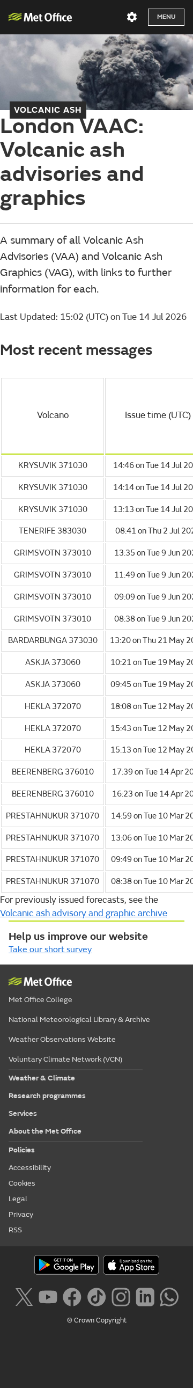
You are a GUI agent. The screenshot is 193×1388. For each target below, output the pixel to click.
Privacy (21, 1214)
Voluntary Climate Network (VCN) (65, 1059)
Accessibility (30, 1167)
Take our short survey (50, 949)
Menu (166, 17)
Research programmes (47, 1095)
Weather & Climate (42, 1078)
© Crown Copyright (97, 1320)
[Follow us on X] (23, 1296)
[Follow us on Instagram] (121, 1296)
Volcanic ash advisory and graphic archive (83, 913)
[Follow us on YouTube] (48, 1296)
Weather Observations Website (62, 1039)
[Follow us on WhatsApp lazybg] (169, 1296)
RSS (15, 1229)
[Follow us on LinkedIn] (145, 1296)
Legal (18, 1198)
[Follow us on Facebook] (72, 1296)
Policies (22, 1150)
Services (23, 1113)
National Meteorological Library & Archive (79, 1019)
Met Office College (40, 999)
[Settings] (132, 17)
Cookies (22, 1183)
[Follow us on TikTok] (96, 1296)
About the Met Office (45, 1131)
